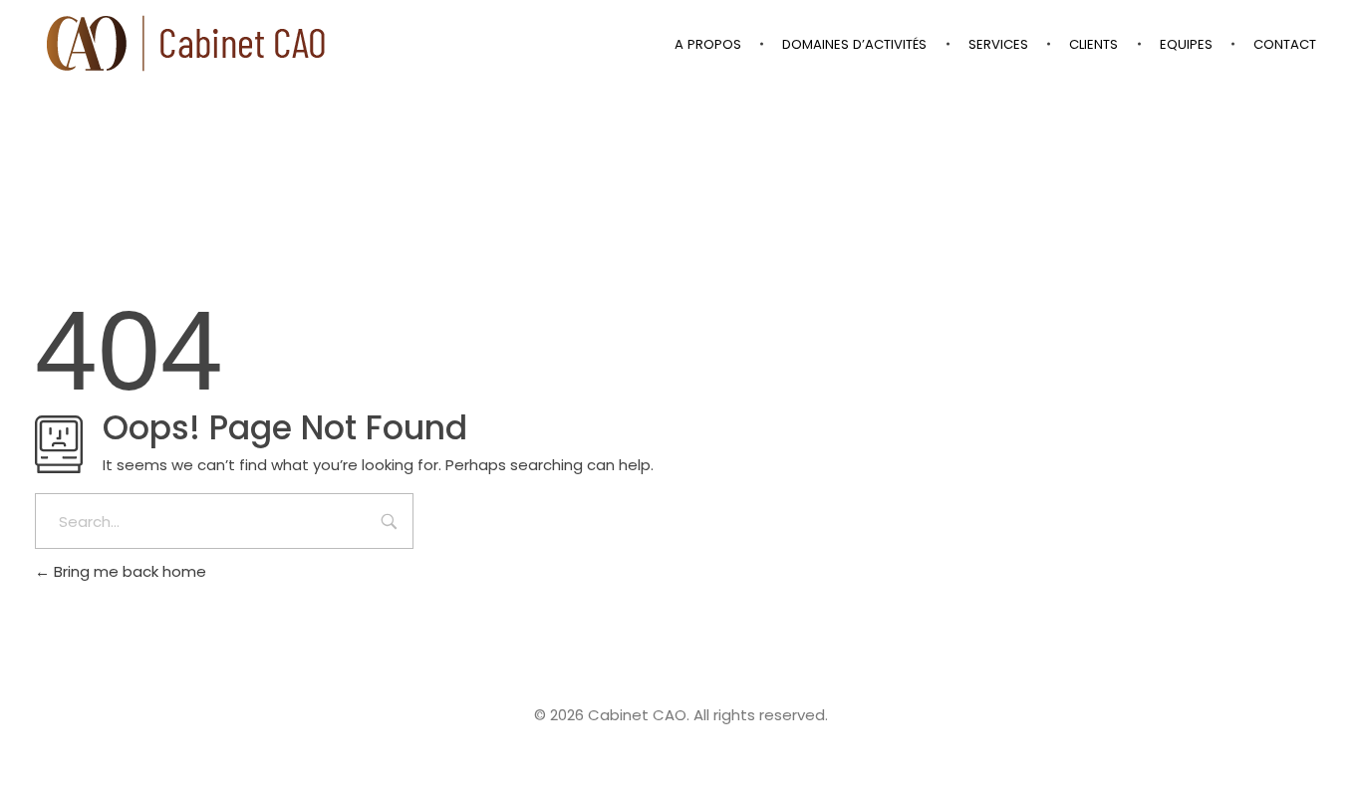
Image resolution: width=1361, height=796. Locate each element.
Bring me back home (128, 571)
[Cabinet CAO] (187, 43)
